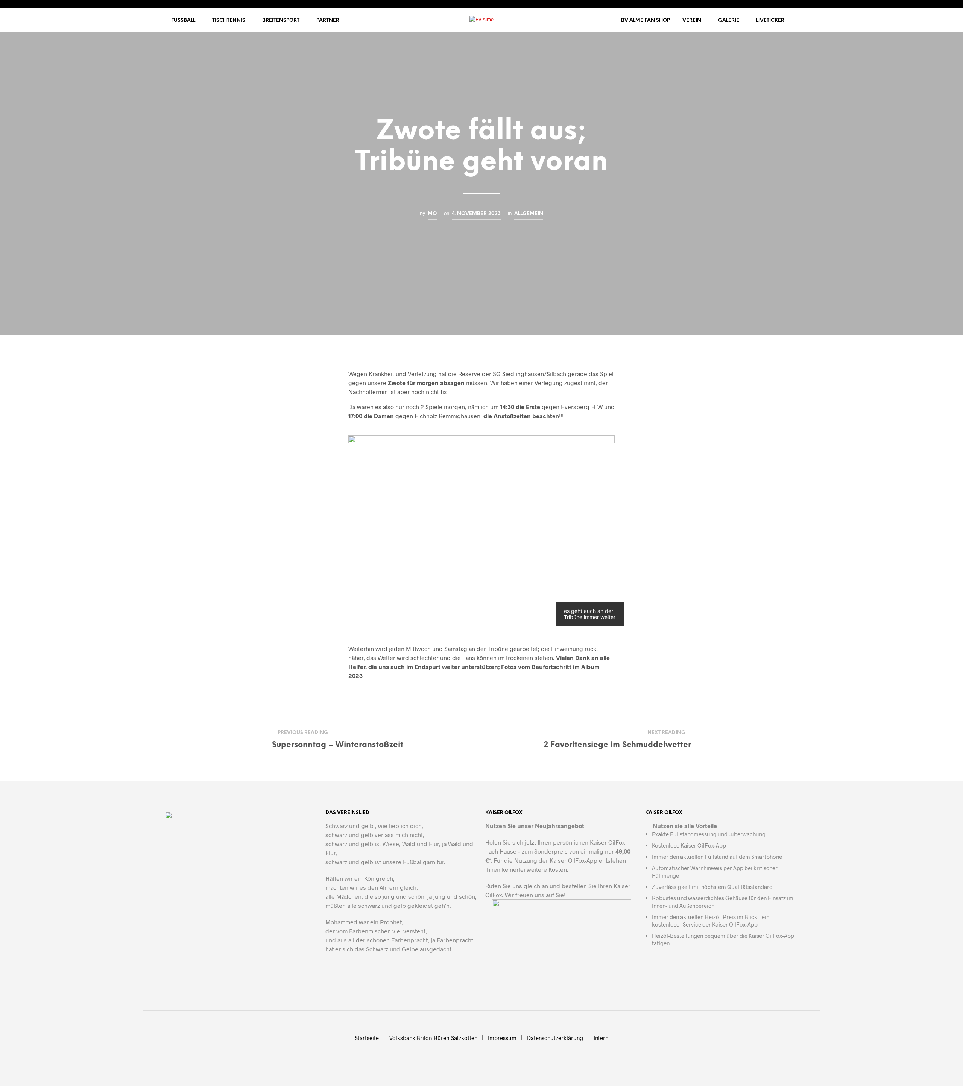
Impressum (502, 1037)
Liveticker (770, 20)
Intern (601, 1037)
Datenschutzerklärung (555, 1037)
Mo (432, 213)
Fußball (183, 20)
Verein (691, 20)
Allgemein (528, 213)
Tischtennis (228, 20)
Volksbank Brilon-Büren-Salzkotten (433, 1037)
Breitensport (280, 20)
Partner (327, 20)
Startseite (367, 1037)
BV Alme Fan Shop (645, 20)
